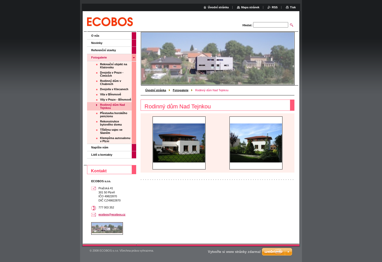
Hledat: (247, 25)
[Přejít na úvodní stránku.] (110, 21)
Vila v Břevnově (110, 94)
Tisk (293, 7)
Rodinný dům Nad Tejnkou (112, 106)
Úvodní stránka (155, 90)
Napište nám (99, 147)
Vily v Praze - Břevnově (115, 99)
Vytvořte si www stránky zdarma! (234, 252)
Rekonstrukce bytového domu (111, 123)
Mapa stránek (250, 7)
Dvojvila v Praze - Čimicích (111, 74)
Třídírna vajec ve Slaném (111, 131)
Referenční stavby (103, 50)
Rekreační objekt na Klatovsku (113, 66)
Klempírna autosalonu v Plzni (115, 139)
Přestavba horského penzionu (113, 115)
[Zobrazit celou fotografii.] (179, 143)
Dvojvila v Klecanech (114, 89)
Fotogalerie (180, 90)
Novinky (96, 42)
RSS (275, 7)
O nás (95, 35)
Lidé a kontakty (101, 154)
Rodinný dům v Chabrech (110, 82)
